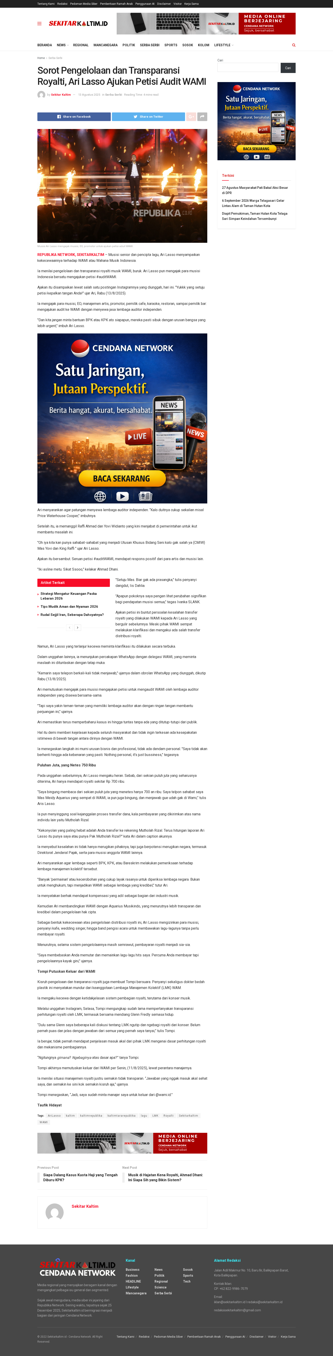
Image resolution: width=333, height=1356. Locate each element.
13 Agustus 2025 (89, 94)
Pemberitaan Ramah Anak (116, 3)
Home (41, 58)
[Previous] (69, 628)
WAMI (44, 1122)
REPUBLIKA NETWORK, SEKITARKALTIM (70, 255)
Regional (81, 45)
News (61, 45)
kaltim (70, 1115)
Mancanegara (106, 45)
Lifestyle (222, 45)
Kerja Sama (191, 3)
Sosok (187, 45)
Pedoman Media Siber (83, 3)
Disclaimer (164, 3)
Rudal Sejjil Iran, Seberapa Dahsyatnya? (72, 615)
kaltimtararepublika (122, 1115)
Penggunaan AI (144, 3)
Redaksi (62, 3)
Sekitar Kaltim (61, 94)
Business (133, 1269)
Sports (170, 45)
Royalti (169, 1115)
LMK (155, 1115)
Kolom (203, 45)
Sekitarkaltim (188, 1115)
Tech (187, 1281)
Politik (129, 45)
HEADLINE (133, 1281)
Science (160, 1287)
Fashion (132, 1275)
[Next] (77, 628)
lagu (144, 1115)
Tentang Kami (46, 3)
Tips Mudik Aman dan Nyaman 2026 (69, 607)
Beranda (44, 45)
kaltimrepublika (91, 1115)
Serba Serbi (149, 45)
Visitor (178, 3)
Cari (220, 60)
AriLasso (54, 1115)
